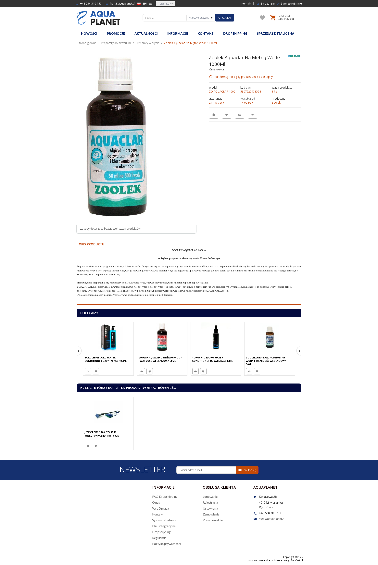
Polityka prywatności (166, 543)
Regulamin (159, 538)
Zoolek (276, 102)
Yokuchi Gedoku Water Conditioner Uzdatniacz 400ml (106, 359)
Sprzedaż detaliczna (275, 33)
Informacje (177, 33)
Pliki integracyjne (164, 526)
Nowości (89, 33)
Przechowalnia (213, 520)
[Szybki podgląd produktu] (88, 371)
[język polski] (139, 4)
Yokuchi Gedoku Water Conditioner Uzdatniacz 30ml (212, 359)
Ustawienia (210, 508)
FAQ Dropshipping (165, 496)
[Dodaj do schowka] (96, 371)
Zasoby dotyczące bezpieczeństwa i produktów (110, 228)
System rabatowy (164, 520)
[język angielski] (144, 4)
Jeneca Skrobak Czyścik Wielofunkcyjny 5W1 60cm (102, 433)
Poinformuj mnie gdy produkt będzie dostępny (243, 77)
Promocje (116, 33)
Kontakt (246, 3)
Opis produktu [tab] (91, 244)
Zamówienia (211, 514)
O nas (156, 502)
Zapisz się (249, 470)
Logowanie (210, 496)
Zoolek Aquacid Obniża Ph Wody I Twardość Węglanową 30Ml (160, 359)
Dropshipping (235, 33)
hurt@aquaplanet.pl (122, 3)
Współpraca (160, 508)
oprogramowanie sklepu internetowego (268, 560)
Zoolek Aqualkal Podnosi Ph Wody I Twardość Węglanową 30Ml (266, 361)
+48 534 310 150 (90, 3)
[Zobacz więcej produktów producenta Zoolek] (294, 56)
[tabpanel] (189, 276)
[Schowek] (262, 17)
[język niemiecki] (150, 4)
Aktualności (146, 33)
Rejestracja (210, 502)
